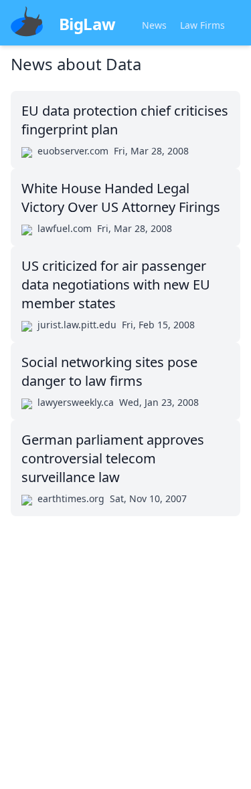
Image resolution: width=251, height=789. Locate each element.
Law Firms (202, 25)
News (154, 25)
